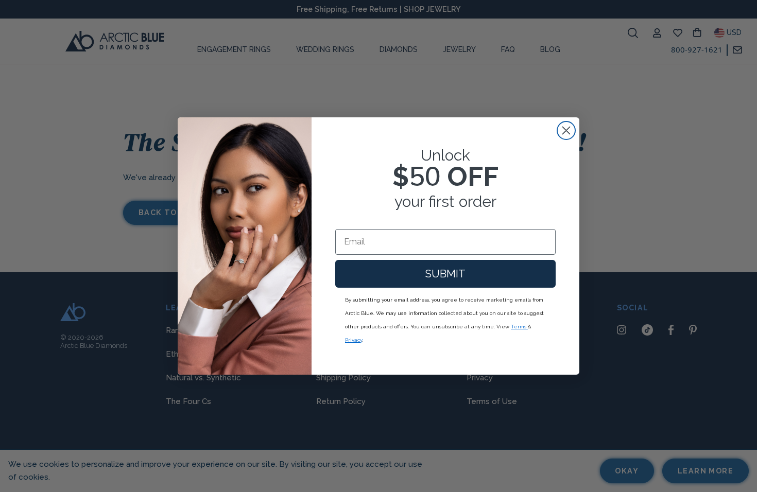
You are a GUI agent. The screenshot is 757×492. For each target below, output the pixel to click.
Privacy (353, 340)
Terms (519, 326)
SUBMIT (445, 274)
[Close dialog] (566, 130)
